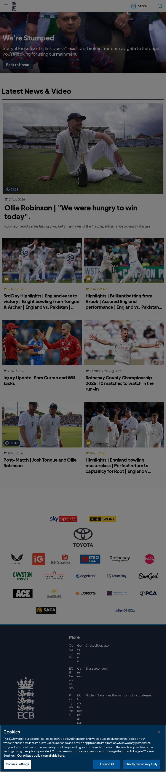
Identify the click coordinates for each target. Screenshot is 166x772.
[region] (83, 748)
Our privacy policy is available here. (41, 755)
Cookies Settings (17, 764)
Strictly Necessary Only (141, 764)
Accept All (107, 764)
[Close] (159, 731)
